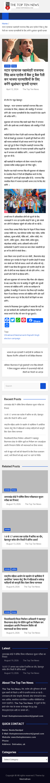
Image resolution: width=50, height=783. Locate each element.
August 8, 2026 (13, 587)
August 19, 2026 (13, 504)
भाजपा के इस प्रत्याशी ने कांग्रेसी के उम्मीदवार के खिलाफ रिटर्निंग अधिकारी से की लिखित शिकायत (25, 354)
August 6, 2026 (13, 633)
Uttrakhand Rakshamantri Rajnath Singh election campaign (21, 337)
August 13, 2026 (13, 544)
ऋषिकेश (14, 569)
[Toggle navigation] (12, 16)
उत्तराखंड (7, 66)
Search (43, 386)
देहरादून (14, 66)
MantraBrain (25, 779)
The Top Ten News (31, 89)
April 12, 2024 (12, 89)
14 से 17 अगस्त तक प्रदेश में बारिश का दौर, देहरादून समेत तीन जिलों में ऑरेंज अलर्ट (23, 668)
